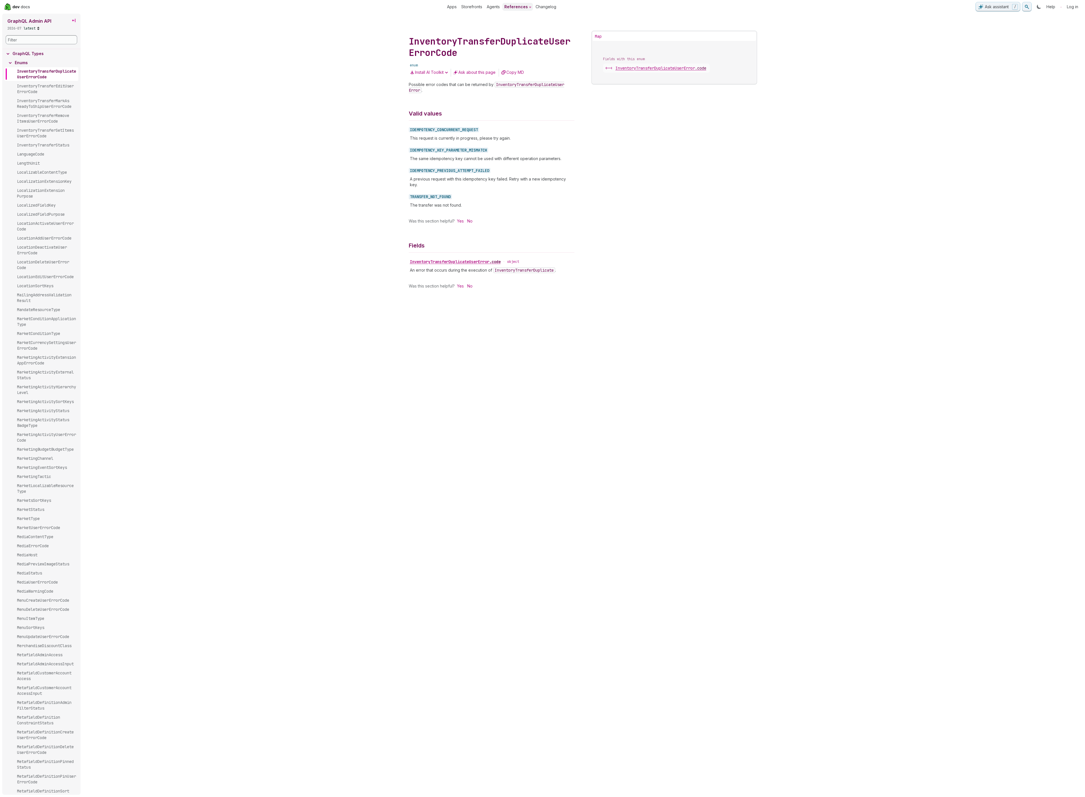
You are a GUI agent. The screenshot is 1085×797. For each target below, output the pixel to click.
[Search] (1027, 7)
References (516, 6)
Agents (493, 6)
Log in (1072, 6)
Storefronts (471, 6)
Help (1050, 6)
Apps (452, 6)
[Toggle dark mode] (1039, 7)
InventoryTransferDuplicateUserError (455, 261)
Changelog (546, 6)
